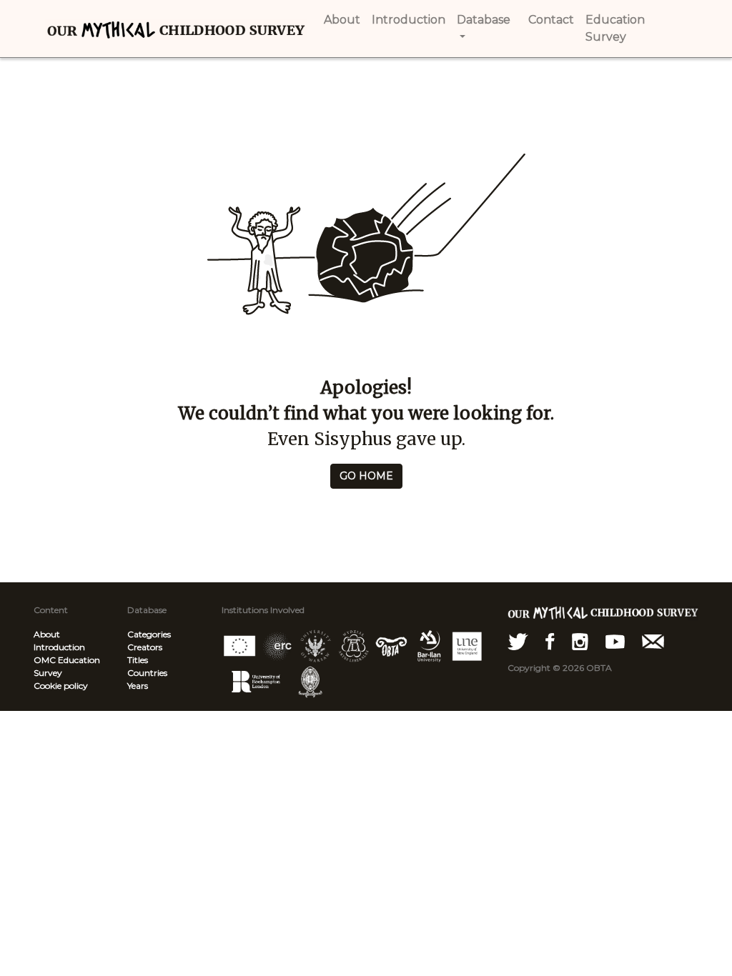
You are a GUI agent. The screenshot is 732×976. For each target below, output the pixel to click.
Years (137, 685)
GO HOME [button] (366, 475)
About (47, 634)
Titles (137, 659)
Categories (149, 634)
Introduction (59, 647)
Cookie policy (61, 685)
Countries (147, 672)
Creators (144, 647)
